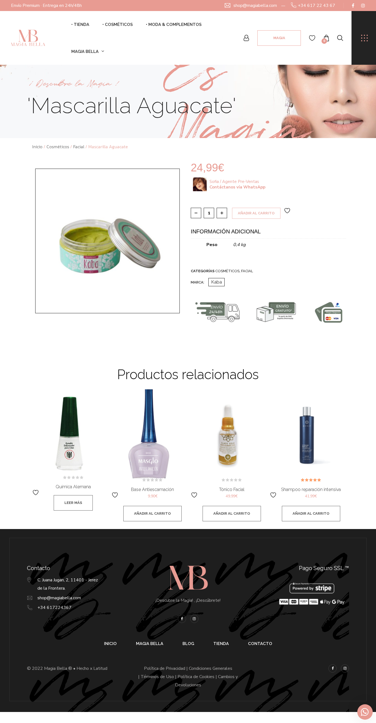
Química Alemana (73, 486)
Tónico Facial (231, 489)
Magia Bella (85, 51)
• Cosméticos (117, 24)
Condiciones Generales (210, 668)
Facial (78, 146)
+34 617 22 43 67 (316, 5)
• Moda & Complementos (173, 24)
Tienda (221, 643)
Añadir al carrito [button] (152, 513)
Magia (279, 38)
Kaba (216, 282)
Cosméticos (58, 146)
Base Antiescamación (152, 489)
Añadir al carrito (256, 213)
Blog (188, 643)
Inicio (37, 146)
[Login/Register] (246, 38)
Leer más (73, 503)
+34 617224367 (54, 608)
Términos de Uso (157, 677)
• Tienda (80, 24)
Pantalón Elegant (55, 707)
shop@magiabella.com (255, 5)
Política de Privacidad (164, 668)
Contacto (260, 643)
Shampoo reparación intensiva (311, 489)
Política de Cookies (196, 677)
